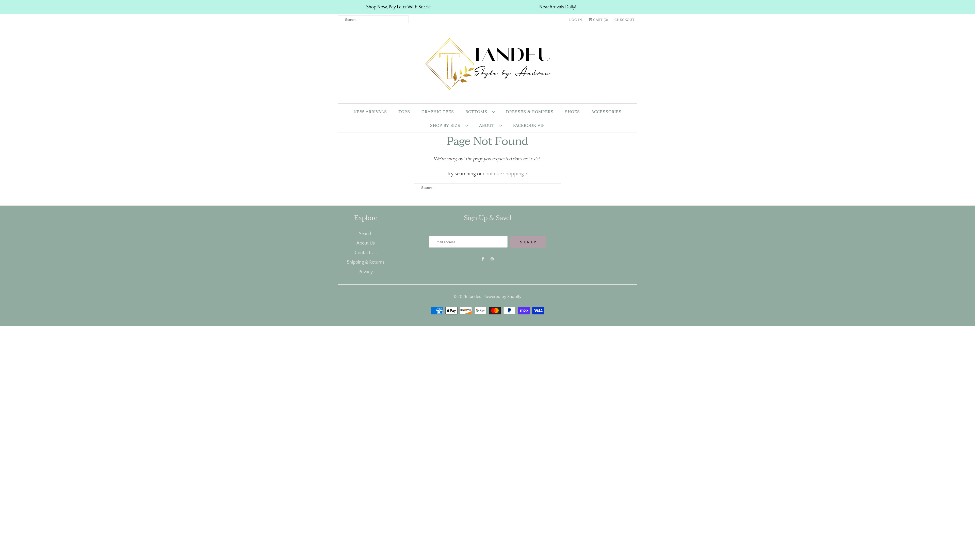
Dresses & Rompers (530, 111)
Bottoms (477, 111)
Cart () (600, 19)
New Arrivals (370, 111)
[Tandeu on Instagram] (492, 259)
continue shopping (504, 174)
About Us (365, 243)
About (488, 125)
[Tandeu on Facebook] (483, 259)
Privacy (366, 271)
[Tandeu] (487, 65)
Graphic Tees (437, 111)
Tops (404, 111)
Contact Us (366, 252)
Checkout (624, 19)
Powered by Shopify (502, 296)
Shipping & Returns (365, 262)
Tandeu (474, 296)
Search (365, 233)
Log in (575, 19)
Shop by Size (446, 125)
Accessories (606, 111)
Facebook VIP (529, 125)
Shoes (572, 111)
